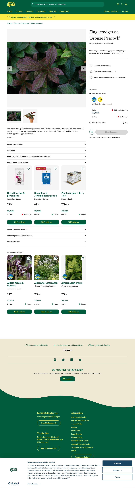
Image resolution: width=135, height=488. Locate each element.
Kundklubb (114, 11)
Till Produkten (23, 222)
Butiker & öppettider (49, 448)
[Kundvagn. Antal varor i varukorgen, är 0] (126, 4)
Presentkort (75, 430)
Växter (9, 23)
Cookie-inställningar (82, 457)
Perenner (25, 23)
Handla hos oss (76, 437)
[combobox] (69, 4)
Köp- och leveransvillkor (80, 420)
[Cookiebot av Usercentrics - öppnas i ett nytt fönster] (13, 483)
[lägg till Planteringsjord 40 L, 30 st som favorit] (83, 168)
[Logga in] (122, 4)
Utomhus (17, 23)
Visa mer (10, 138)
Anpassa (116, 470)
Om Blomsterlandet (78, 417)
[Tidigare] (9, 68)
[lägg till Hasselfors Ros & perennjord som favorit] (28, 168)
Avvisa (117, 477)
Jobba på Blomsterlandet (80, 444)
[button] (46, 144)
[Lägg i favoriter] (91, 132)
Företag (106, 11)
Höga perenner (36, 23)
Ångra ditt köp (76, 424)
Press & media (76, 434)
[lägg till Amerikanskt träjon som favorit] (83, 258)
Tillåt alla (117, 463)
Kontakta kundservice (49, 423)
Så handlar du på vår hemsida (82, 447)
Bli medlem (67, 379)
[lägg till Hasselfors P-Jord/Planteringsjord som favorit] (56, 168)
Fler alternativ (33, 484)
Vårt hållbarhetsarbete (80, 441)
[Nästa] (83, 68)
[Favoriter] (118, 4)
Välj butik (125, 11)
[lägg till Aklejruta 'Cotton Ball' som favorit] (56, 258)
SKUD (73, 451)
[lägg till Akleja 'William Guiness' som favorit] (28, 258)
